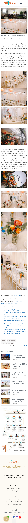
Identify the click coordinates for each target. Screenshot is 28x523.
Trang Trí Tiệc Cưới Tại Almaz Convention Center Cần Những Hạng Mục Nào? (19, 384)
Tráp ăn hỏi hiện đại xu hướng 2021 (12, 322)
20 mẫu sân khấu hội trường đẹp (12, 333)
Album (15, 512)
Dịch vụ (10, 512)
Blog (23, 512)
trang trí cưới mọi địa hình (7, 343)
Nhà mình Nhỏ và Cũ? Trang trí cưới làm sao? (15, 329)
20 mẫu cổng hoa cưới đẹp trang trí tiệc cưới (15, 331)
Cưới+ (12, 306)
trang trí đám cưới (11, 340)
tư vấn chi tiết (7, 297)
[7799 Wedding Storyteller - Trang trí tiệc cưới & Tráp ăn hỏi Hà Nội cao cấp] (9, 3)
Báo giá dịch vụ (17, 295)
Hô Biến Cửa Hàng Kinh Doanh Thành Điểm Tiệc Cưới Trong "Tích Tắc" (18, 401)
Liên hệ (14, 514)
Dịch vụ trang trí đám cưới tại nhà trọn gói (14, 320)
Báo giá (19, 512)
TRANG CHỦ (14, 510)
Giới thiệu (5, 512)
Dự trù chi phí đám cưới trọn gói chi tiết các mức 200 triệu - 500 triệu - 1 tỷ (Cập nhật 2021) (14, 325)
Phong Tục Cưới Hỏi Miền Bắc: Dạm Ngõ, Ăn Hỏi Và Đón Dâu (18, 375)
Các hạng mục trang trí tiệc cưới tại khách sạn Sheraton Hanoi (19, 357)
